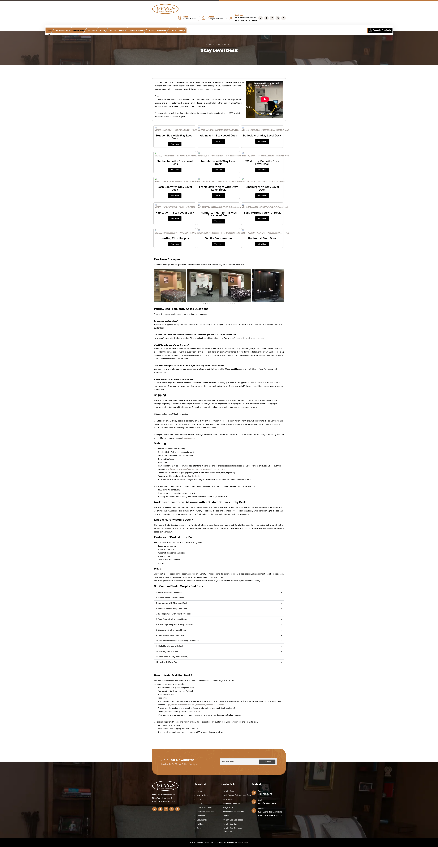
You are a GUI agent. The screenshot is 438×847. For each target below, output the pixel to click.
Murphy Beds (78, 30)
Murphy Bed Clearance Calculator (232, 830)
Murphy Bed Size (230, 824)
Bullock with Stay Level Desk (262, 135)
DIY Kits (91, 30)
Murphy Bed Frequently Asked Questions (181, 309)
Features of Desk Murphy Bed (173, 537)
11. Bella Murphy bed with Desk (169, 646)
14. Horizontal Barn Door (167, 662)
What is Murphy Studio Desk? (173, 519)
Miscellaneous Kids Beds (233, 812)
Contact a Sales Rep (157, 30)
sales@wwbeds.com (215, 19)
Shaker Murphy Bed (231, 803)
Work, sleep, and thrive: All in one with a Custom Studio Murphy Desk (200, 502)
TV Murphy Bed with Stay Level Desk (262, 163)
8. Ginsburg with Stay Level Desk (171, 630)
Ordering (160, 443)
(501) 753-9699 (189, 19)
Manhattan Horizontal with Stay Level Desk (218, 214)
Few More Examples (167, 259)
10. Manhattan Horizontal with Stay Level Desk (177, 641)
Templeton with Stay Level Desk (218, 163)
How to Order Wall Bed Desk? (173, 675)
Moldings (200, 824)
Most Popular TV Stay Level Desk (237, 795)
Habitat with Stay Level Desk (174, 212)
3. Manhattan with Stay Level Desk (171, 603)
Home (49, 30)
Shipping (160, 395)
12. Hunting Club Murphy (167, 651)
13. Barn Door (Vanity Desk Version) (172, 657)
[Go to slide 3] (207, 303)
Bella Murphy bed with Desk (262, 212)
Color (199, 828)
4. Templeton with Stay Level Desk (171, 608)
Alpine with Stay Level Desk (218, 135)
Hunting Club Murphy (174, 238)
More (181, 30)
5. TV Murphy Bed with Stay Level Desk (173, 614)
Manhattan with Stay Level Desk (175, 163)
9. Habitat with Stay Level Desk (170, 635)
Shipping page (188, 438)
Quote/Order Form (137, 30)
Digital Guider (243, 842)
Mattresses (227, 799)
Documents (202, 820)
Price (157, 568)
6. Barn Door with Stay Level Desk (171, 619)
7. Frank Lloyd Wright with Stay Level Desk (175, 625)
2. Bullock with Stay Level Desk (170, 598)
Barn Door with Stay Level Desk (174, 188)
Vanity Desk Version (218, 238)
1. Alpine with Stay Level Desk (169, 592)
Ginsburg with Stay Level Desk (262, 188)
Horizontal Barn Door (262, 238)
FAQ (172, 30)
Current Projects (117, 30)
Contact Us (201, 816)
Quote (197, 476)
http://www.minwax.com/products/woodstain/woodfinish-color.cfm (195, 469)
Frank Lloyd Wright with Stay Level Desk (218, 188)
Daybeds (226, 816)
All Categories (62, 30)
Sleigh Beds (228, 807)
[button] (156, 285)
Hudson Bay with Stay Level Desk (174, 137)
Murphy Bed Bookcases (233, 820)
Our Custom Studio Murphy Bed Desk (178, 586)
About (102, 30)
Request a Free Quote (382, 30)
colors (194, 383)
